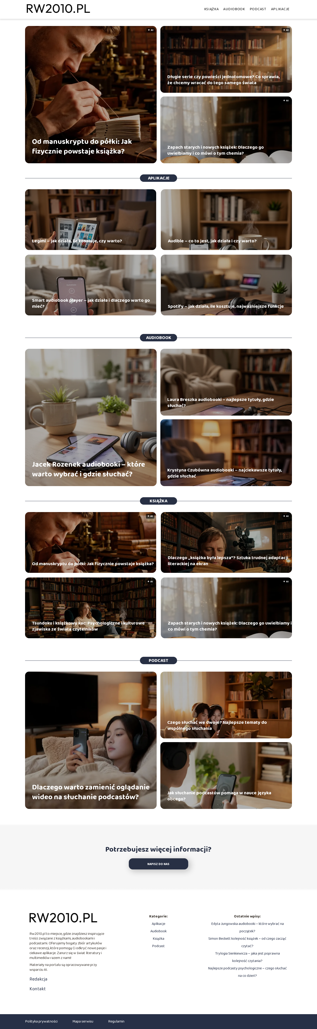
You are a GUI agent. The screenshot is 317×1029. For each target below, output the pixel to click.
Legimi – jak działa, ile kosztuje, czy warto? (77, 241)
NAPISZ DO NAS (158, 864)
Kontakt (37, 989)
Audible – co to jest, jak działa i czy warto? (212, 241)
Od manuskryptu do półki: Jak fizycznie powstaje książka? (82, 146)
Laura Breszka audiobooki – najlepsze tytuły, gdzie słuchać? (220, 403)
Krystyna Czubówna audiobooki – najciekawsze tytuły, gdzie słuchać (224, 473)
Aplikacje (280, 9)
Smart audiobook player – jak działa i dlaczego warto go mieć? (91, 303)
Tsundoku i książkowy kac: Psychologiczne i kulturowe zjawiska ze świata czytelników (88, 626)
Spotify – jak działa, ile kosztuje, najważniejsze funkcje (226, 306)
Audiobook (234, 9)
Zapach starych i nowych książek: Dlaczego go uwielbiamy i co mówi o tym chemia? (215, 150)
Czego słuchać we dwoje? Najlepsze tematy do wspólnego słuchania (217, 725)
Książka (211, 9)
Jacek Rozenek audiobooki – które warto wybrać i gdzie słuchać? (88, 469)
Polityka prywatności (41, 1021)
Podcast (258, 9)
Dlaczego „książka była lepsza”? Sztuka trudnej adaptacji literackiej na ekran (228, 561)
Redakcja (38, 979)
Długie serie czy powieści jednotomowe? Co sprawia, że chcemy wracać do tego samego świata (223, 80)
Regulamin (116, 1021)
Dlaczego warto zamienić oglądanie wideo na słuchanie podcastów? (91, 792)
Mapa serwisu (82, 1021)
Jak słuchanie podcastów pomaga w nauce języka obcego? (219, 796)
